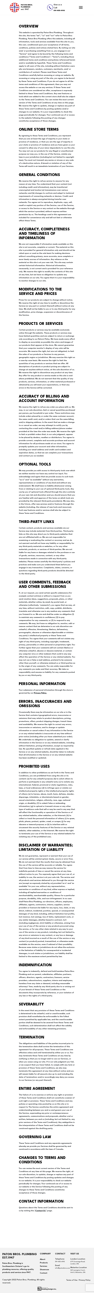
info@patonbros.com (61, 1268)
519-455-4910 (60, 1261)
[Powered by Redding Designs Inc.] (47, 1289)
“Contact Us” (40, 1211)
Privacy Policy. (40, 693)
